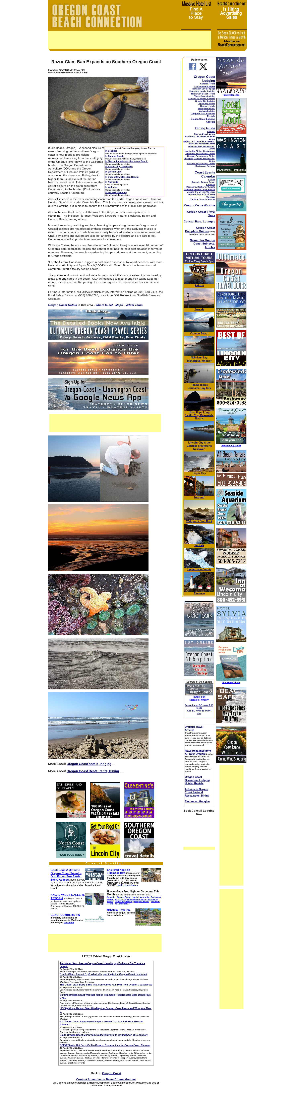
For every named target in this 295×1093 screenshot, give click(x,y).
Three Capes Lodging (204, 96)
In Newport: (111, 182)
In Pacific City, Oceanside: (119, 166)
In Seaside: (111, 151)
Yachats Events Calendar (202, 199)
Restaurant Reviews (205, 166)
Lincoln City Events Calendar (201, 192)
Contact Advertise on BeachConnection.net (106, 1079)
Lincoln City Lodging (205, 101)
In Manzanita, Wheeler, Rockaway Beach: (126, 161)
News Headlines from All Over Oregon (198, 752)
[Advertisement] (129, 40)
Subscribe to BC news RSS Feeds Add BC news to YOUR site (199, 709)
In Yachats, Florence (116, 192)
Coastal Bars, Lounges (199, 221)
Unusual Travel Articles (194, 728)
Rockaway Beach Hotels (203, 94)
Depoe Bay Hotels (206, 104)
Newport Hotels (207, 106)
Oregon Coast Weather (199, 205)
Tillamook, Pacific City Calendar (199, 189)
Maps (119, 304)
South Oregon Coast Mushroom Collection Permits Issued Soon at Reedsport (104, 1035)
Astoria (211, 180)
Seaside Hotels (207, 84)
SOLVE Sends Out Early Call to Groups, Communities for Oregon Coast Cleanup (105, 1045)
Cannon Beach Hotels (204, 86)
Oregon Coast (111, 1073)
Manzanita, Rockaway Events (200, 187)
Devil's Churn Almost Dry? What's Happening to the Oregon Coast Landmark (103, 974)
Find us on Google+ (197, 801)
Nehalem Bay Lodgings (203, 89)
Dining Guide (205, 128)
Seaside (211, 131)
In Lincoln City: (113, 171)
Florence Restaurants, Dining (201, 163)
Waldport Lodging (206, 108)
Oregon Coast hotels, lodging (89, 764)
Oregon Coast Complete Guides (200, 229)
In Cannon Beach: (114, 156)
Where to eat (104, 304)
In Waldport (111, 187)
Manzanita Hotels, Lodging (202, 91)
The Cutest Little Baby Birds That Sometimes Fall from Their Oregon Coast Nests (106, 984)
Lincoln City (195, 442)
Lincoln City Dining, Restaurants (199, 151)
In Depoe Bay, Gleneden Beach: (122, 177)
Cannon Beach (199, 333)
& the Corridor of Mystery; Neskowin (199, 446)
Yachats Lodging (207, 111)
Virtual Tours (134, 304)
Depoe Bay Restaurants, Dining (200, 153)
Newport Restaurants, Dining (201, 156)
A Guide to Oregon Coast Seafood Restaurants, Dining (197, 792)
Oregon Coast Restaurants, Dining (93, 771)
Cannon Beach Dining (204, 134)
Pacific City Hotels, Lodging (201, 98)
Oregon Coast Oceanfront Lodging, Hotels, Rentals (198, 780)
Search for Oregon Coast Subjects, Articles (202, 243)
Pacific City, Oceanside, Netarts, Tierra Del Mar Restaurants (199, 142)
